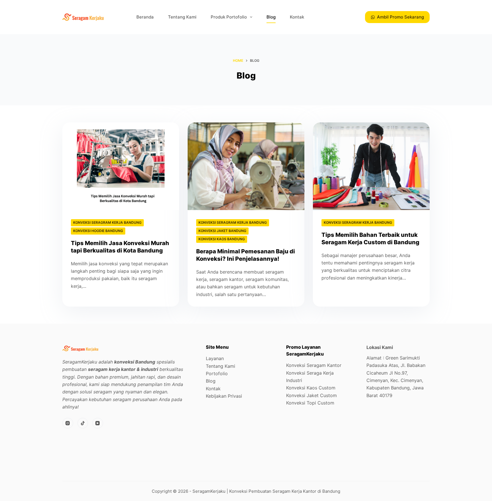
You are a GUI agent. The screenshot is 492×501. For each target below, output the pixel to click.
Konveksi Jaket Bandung (222, 231)
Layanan (215, 358)
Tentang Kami (182, 17)
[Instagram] (67, 423)
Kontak (297, 17)
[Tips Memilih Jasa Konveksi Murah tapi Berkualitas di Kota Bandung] (120, 166)
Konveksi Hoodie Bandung (98, 231)
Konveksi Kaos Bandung (221, 239)
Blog (271, 17)
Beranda (145, 17)
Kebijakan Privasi (224, 396)
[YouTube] (97, 423)
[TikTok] (82, 423)
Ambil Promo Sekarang (400, 17)
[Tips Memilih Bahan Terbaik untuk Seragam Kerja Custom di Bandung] (371, 166)
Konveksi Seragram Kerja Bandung (107, 222)
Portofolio (217, 373)
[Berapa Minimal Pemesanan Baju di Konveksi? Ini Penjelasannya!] (246, 166)
